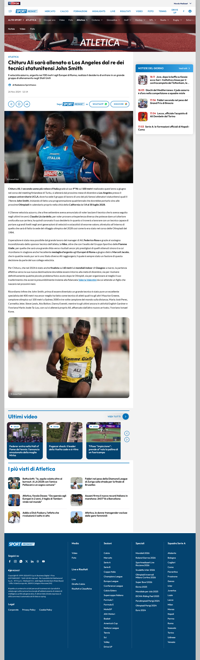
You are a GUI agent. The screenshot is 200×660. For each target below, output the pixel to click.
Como (171, 567)
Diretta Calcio (78, 584)
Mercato (108, 557)
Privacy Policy (28, 609)
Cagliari (171, 562)
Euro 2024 (141, 610)
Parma (171, 618)
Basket (107, 618)
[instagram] (15, 561)
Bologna (172, 557)
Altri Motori (109, 614)
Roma (170, 623)
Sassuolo (172, 628)
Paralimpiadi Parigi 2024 (148, 600)
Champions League (113, 576)
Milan (170, 604)
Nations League (111, 628)
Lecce (170, 600)
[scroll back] (126, 433)
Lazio (170, 595)
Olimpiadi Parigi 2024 (146, 605)
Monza (171, 609)
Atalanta (172, 553)
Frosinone (172, 576)
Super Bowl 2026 (144, 582)
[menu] (10, 11)
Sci (105, 637)
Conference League (113, 585)
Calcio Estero (110, 590)
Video (74, 553)
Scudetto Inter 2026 (145, 570)
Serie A (107, 562)
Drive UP (108, 646)
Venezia (171, 642)
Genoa (171, 581)
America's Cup (111, 623)
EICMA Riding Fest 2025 (147, 596)
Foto (74, 557)
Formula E (109, 604)
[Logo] (27, 11)
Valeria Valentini (87, 279)
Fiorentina (173, 571)
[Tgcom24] (14, 3)
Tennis (107, 632)
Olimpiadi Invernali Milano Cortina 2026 (146, 576)
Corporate (13, 609)
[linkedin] (32, 561)
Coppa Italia (110, 571)
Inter (170, 585)
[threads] (37, 561)
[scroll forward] (126, 439)
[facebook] (9, 561)
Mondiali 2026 (143, 553)
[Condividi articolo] (11, 104)
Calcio (107, 553)
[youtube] (43, 561)
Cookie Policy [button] (45, 609)
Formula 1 (108, 600)
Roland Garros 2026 (146, 557)
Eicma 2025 (141, 586)
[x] (26, 561)
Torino (171, 632)
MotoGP (108, 609)
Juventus (172, 590)
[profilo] (190, 11)
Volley (107, 642)
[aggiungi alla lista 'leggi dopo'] (19, 104)
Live (74, 579)
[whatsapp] (20, 561)
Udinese (171, 637)
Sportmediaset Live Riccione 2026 (145, 564)
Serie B (107, 567)
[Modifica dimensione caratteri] (27, 104)
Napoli (171, 614)
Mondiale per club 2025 (147, 591)
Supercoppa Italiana (113, 595)
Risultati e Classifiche (82, 588)
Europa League (111, 581)
